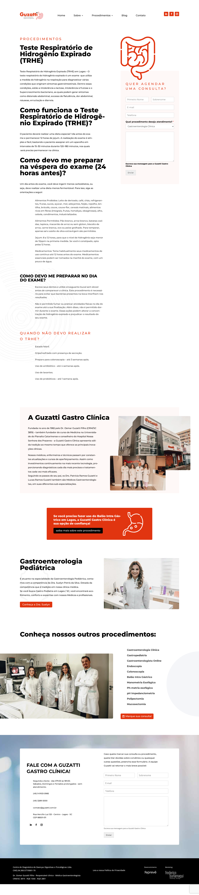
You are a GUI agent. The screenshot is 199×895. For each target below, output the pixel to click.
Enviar (131, 172)
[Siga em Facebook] (171, 14)
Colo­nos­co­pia (135, 671)
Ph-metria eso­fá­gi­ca (140, 687)
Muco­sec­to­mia (136, 704)
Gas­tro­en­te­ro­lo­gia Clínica (143, 649)
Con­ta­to (141, 16)
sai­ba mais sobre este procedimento (78, 530)
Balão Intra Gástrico (139, 677)
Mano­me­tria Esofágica (141, 682)
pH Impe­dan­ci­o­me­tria (141, 693)
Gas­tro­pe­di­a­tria (137, 655)
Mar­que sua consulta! (138, 716)
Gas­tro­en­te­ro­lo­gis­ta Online (144, 660)
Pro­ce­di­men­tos (101, 16)
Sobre (77, 16)
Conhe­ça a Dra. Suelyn (36, 604)
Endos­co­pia (134, 666)
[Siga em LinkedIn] (166, 14)
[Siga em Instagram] (177, 14)
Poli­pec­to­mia (135, 698)
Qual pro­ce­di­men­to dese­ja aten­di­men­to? (150, 121)
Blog (124, 16)
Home (61, 16)
